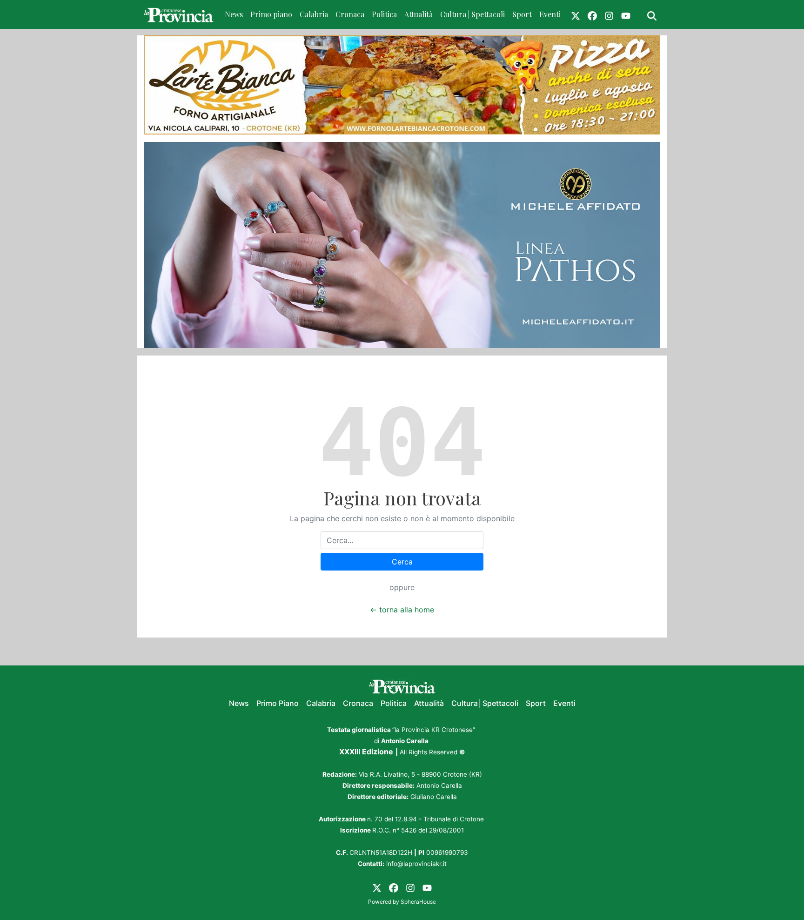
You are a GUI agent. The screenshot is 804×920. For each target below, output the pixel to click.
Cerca (402, 561)
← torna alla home (402, 609)
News (234, 14)
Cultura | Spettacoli (472, 14)
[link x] (575, 14)
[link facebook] (592, 14)
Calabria (314, 14)
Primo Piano (277, 703)
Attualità (418, 14)
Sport (522, 14)
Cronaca (349, 14)
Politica (384, 14)
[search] (651, 14)
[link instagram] (609, 14)
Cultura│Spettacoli (484, 703)
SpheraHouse (418, 901)
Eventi (550, 14)
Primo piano (271, 14)
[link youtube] (625, 14)
